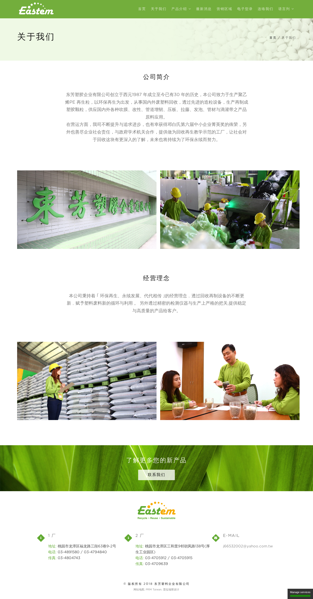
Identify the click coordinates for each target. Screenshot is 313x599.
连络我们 (265, 9)
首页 (142, 9)
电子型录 (245, 9)
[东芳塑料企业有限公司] (36, 9)
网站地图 (139, 589)
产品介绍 (180, 9)
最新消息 (204, 9)
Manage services (300, 592)
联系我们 (156, 475)
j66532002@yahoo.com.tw (248, 546)
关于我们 (159, 9)
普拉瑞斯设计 (171, 589)
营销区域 (224, 9)
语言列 (284, 9)
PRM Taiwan (154, 589)
